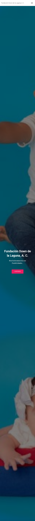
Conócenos (17, 271)
